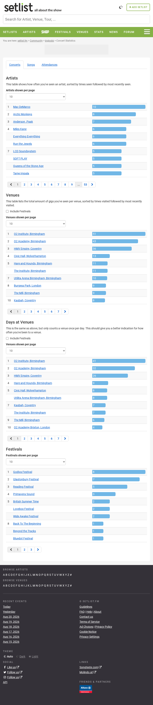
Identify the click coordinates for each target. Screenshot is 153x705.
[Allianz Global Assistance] (85, 688)
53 (85, 184)
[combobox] (76, 19)
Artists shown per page (20, 90)
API (5, 682)
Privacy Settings (89, 636)
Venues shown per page (21, 217)
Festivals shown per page (22, 455)
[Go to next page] (92, 184)
